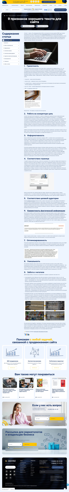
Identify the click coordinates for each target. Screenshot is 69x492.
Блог (31, 462)
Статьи (7, 15)
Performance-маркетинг (15, 5)
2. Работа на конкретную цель (8, 45)
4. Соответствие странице (7, 50)
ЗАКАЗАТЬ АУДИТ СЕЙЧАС (49, 1)
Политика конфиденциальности (56, 476)
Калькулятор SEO (15, 9)
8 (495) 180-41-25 (49, 9)
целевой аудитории (31, 200)
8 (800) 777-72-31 (49, 10)
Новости (32, 464)
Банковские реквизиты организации (57, 480)
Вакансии (32, 473)
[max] (45, 9)
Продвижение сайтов (5, 5)
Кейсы (51, 5)
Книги (31, 465)
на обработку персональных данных (53, 421)
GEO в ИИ (22, 5)
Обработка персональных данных (56, 477)
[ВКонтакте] (25, 334)
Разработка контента (23, 472)
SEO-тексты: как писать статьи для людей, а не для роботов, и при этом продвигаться (9, 391)
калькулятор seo (10, 467)
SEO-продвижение (12, 361)
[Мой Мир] (27, 334)
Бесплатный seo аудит (59, 9)
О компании (59, 5)
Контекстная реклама (29, 5)
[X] (28, 334)
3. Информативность (6, 48)
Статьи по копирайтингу (12, 15)
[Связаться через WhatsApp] (46, 9)
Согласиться (12, 489)
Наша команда (32, 472)
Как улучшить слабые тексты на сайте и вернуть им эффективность (26, 390)
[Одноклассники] (26, 334)
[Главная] (4, 15)
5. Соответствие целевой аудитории (9, 53)
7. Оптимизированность (7, 58)
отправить (53, 418)
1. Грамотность (5, 42)
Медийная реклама (37, 5)
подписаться (27, 444)
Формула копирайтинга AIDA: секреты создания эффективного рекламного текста (58, 391)
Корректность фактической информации (46, 210)
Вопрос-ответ (32, 467)
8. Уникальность (6, 61)
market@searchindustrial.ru (44, 467)
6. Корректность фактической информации (10, 56)
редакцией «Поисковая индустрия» (41, 331)
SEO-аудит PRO (45, 5)
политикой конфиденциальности (40, 422)
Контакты (66, 5)
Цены (55, 5)
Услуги (21, 460)
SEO (37, 378)
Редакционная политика (33, 485)
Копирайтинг (6, 378)
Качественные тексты (46, 34)
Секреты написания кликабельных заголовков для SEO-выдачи (42, 390)
